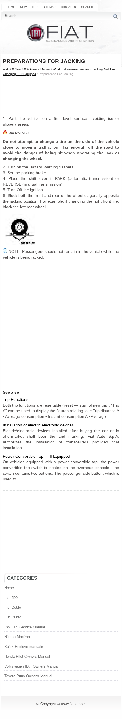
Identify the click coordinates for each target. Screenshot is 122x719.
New (23, 7)
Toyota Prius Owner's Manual (28, 675)
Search (87, 7)
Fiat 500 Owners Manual (33, 69)
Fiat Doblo (12, 607)
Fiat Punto (12, 617)
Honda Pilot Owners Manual (27, 656)
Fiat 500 (8, 69)
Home (11, 7)
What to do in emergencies (71, 69)
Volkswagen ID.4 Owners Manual (31, 666)
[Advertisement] (61, 96)
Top (35, 7)
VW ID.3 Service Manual (24, 627)
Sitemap (49, 7)
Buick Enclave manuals (23, 646)
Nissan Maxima (17, 636)
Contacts (68, 7)
